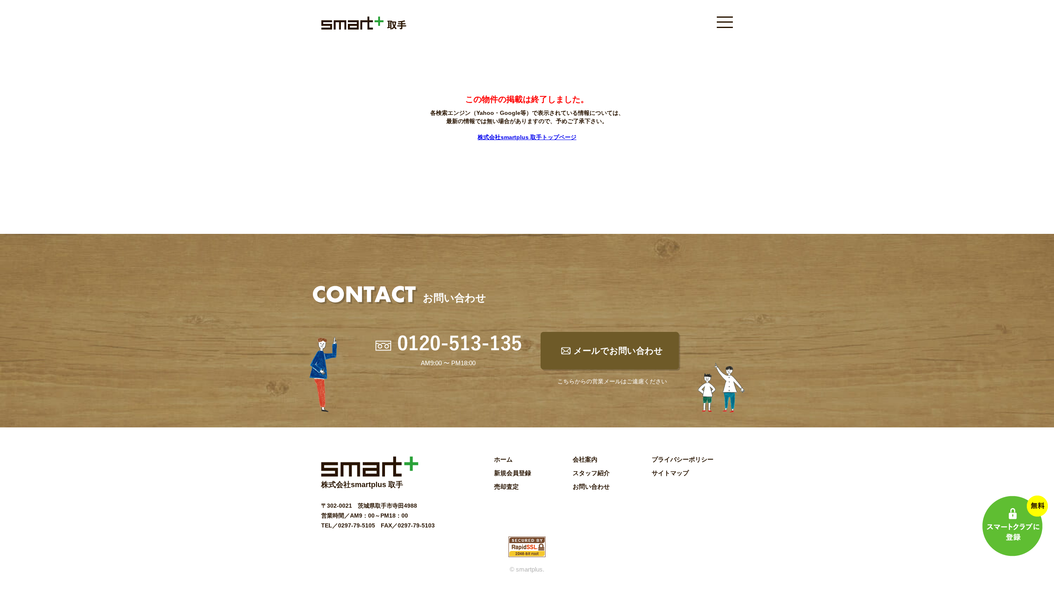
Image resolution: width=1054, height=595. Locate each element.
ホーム (503, 459)
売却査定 (506, 486)
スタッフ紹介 (591, 472)
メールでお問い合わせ (618, 350)
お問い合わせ (591, 486)
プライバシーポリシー (683, 459)
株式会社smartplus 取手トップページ (527, 137)
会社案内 (585, 459)
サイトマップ (670, 472)
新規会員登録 (512, 472)
